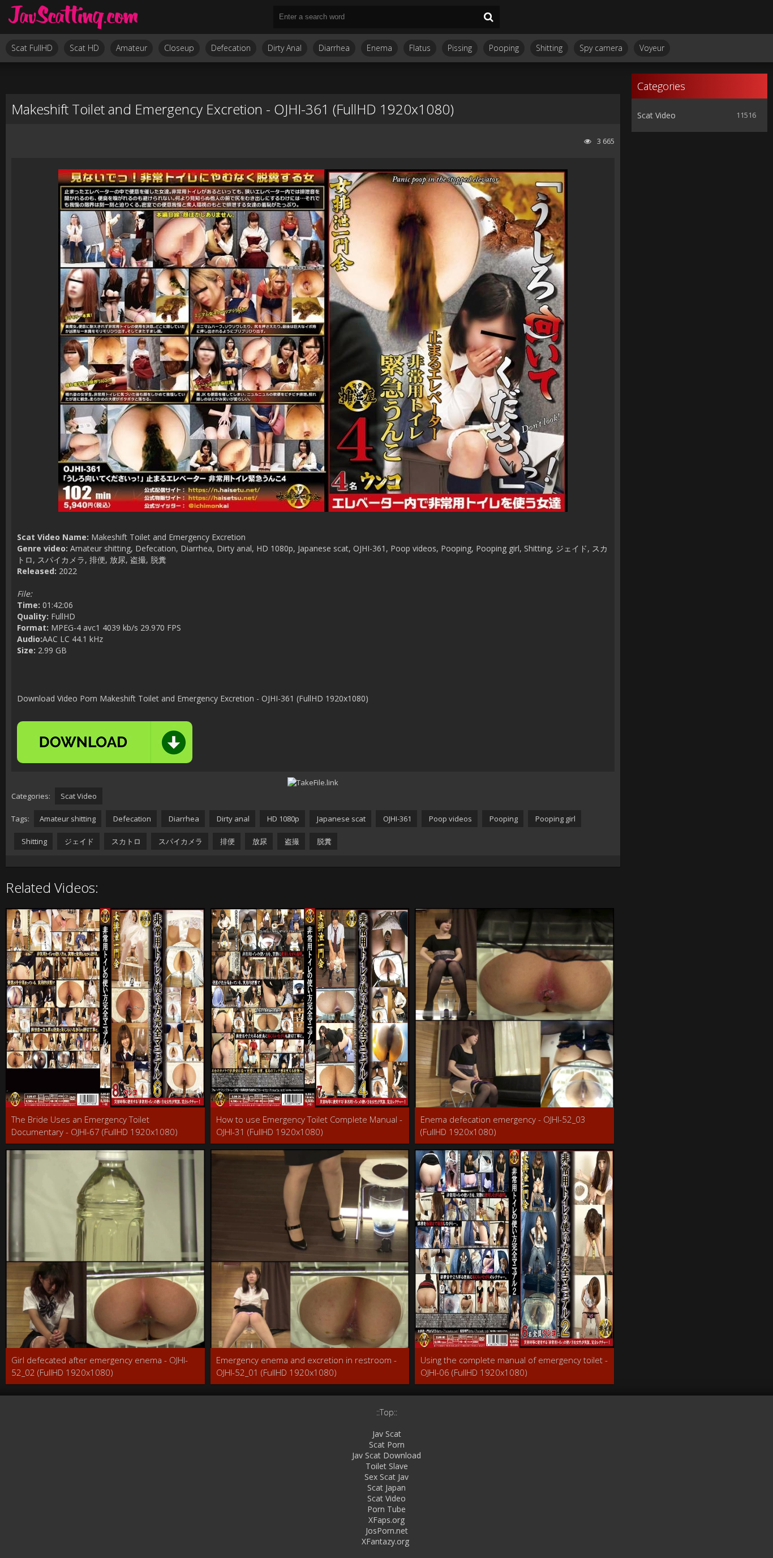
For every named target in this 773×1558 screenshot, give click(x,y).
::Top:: (386, 1412)
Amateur (131, 47)
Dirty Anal (285, 47)
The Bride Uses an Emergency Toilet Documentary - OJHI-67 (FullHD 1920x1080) (94, 1125)
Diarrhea (334, 47)
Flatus (420, 47)
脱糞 (323, 841)
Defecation (231, 47)
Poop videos (449, 819)
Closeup (179, 47)
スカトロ (125, 841)
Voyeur (651, 47)
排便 (226, 841)
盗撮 (291, 841)
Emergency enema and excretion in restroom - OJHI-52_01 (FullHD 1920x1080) (306, 1366)
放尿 (259, 841)
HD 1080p (282, 819)
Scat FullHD (32, 47)
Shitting (549, 47)
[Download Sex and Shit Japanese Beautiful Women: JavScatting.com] (73, 17)
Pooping (504, 47)
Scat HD (84, 47)
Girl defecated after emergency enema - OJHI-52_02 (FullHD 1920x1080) (99, 1366)
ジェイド (78, 841)
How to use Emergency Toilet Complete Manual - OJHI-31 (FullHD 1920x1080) (309, 1125)
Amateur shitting (68, 819)
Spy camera (600, 47)
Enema (379, 47)
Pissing (460, 47)
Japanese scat (340, 819)
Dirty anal (232, 819)
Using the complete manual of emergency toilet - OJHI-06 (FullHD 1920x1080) (514, 1366)
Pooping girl (555, 819)
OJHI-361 (396, 819)
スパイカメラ (180, 841)
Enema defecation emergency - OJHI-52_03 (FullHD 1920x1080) (503, 1125)
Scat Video (79, 796)
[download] (104, 742)
